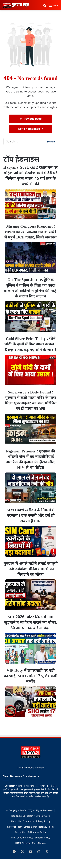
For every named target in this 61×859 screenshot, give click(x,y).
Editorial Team (14, 826)
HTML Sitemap (22, 843)
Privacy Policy (43, 821)
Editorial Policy (42, 837)
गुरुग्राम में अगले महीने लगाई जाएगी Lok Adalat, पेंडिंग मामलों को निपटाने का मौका (31, 569)
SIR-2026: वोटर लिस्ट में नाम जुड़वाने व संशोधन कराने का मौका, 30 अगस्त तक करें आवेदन (30, 623)
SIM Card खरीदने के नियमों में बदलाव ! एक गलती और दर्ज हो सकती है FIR (31, 516)
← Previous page (30, 118)
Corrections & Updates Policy (30, 832)
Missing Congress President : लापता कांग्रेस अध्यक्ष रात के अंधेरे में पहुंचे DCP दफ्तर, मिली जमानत (30, 232)
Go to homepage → (30, 128)
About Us (16, 821)
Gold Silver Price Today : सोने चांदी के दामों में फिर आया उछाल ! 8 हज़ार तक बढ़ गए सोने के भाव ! (30, 344)
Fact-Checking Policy (22, 837)
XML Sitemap (39, 843)
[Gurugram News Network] (16, 5)
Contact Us (28, 821)
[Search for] (44, 6)
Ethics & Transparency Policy (39, 826)
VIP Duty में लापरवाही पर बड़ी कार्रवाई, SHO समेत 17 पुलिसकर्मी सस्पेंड (30, 676)
